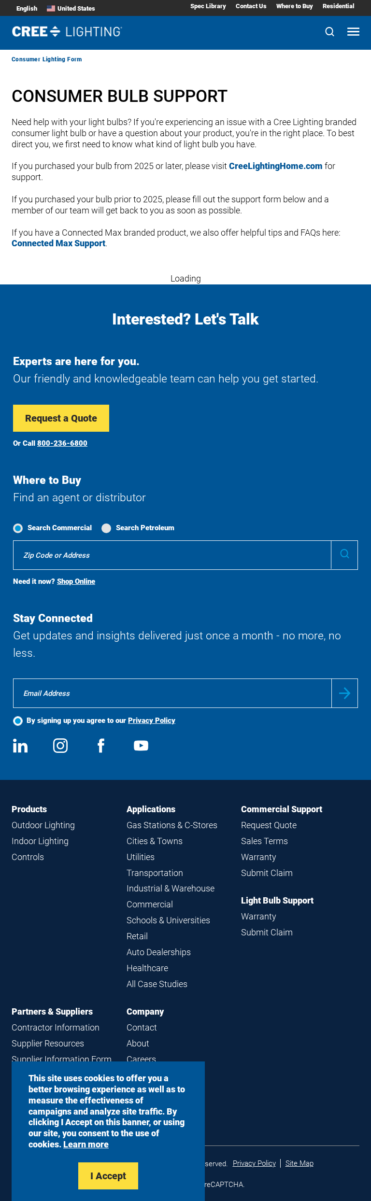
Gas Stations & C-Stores (172, 825)
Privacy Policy (151, 720)
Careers (141, 1059)
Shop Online (76, 581)
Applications (151, 809)
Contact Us (251, 6)
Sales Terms (264, 841)
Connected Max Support (58, 243)
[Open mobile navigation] (353, 33)
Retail (137, 936)
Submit (344, 693)
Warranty (258, 857)
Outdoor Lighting (43, 825)
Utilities (141, 857)
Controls (28, 857)
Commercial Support (281, 809)
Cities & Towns (155, 841)
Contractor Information (56, 1027)
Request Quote (269, 825)
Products (29, 809)
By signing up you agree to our (101, 720)
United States (76, 8)
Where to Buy (294, 6)
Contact (142, 1027)
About (138, 1043)
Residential (339, 6)
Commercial (150, 904)
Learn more (86, 1144)
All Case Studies (157, 984)
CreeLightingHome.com (276, 166)
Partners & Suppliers (52, 1011)
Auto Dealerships (159, 952)
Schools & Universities (168, 920)
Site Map (299, 1163)
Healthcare (147, 968)
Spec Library (208, 6)
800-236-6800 (62, 443)
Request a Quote (61, 418)
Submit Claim (267, 873)
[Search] (330, 33)
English (26, 8)
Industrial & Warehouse (170, 888)
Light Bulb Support (277, 900)
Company (145, 1011)
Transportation (155, 873)
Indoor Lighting (40, 841)
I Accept (108, 1176)
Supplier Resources (48, 1043)
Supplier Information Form (62, 1059)
